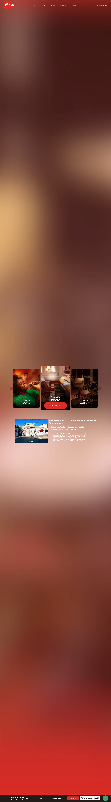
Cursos (43, 5)
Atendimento (73, 5)
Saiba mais (26, 405)
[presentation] (11, 388)
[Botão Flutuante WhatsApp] (105, 798)
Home (35, 5)
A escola (52, 5)
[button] (29, 441)
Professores (62, 5)
